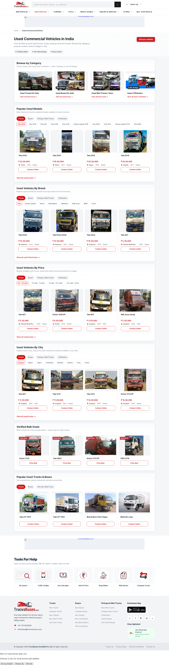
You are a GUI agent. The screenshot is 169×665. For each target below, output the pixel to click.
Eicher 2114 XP (127, 394)
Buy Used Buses (81, 619)
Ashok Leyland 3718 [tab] (81, 124)
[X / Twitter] (129, 618)
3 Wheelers (105, 615)
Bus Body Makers (82, 622)
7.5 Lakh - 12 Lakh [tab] (38, 283)
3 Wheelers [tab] (62, 119)
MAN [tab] (85, 204)
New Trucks (53, 608)
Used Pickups (106, 619)
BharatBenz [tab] (53, 204)
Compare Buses (81, 611)
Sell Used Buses (81, 626)
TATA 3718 (124, 458)
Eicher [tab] (42, 204)
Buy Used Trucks (55, 619)
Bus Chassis (79, 615)
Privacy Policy (121, 647)
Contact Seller (33, 169)
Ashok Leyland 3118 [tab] (122, 124)
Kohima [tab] (70, 363)
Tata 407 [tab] (43, 124)
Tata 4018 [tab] (96, 124)
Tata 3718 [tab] (65, 124)
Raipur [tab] (30, 363)
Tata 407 (124, 235)
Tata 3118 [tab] (32, 124)
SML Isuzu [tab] (76, 204)
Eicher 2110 (24, 458)
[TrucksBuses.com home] (21, 4)
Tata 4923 (57, 458)
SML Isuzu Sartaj (128, 314)
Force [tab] (94, 204)
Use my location (7, 664)
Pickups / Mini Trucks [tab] (45, 119)
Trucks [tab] (21, 119)
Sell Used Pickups (108, 622)
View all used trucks (26, 178)
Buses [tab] (30, 119)
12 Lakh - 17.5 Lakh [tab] (55, 283)
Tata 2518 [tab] (21, 124)
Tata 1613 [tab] (107, 124)
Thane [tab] (87, 363)
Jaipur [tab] (39, 363)
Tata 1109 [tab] (54, 124)
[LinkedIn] (152, 618)
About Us (110, 647)
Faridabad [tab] (49, 363)
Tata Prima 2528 (59, 235)
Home (16, 31)
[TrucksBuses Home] (26, 606)
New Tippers (54, 615)
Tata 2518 (22, 155)
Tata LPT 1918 (59, 517)
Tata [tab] (19, 204)
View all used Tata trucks (28, 257)
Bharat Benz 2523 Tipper (97, 517)
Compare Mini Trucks (109, 611)
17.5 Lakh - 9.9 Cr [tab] (73, 283)
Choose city (19, 664)
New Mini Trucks (107, 608)
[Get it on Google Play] (136, 609)
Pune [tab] (79, 363)
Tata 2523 (22, 235)
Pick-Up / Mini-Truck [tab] (45, 487)
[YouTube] (141, 618)
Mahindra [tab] (64, 204)
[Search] (117, 4)
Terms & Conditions (136, 647)
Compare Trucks (55, 611)
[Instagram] (146, 618)
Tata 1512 (56, 394)
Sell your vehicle (146, 39)
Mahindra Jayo (126, 517)
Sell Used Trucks (55, 622)
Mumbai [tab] (60, 363)
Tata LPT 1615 (25, 517)
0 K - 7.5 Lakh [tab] (22, 283)
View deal (33, 463)
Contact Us (150, 647)
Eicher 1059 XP (59, 314)
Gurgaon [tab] (21, 363)
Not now (29, 664)
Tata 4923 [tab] (137, 124)
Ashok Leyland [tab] (30, 204)
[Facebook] (135, 618)
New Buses (79, 608)
